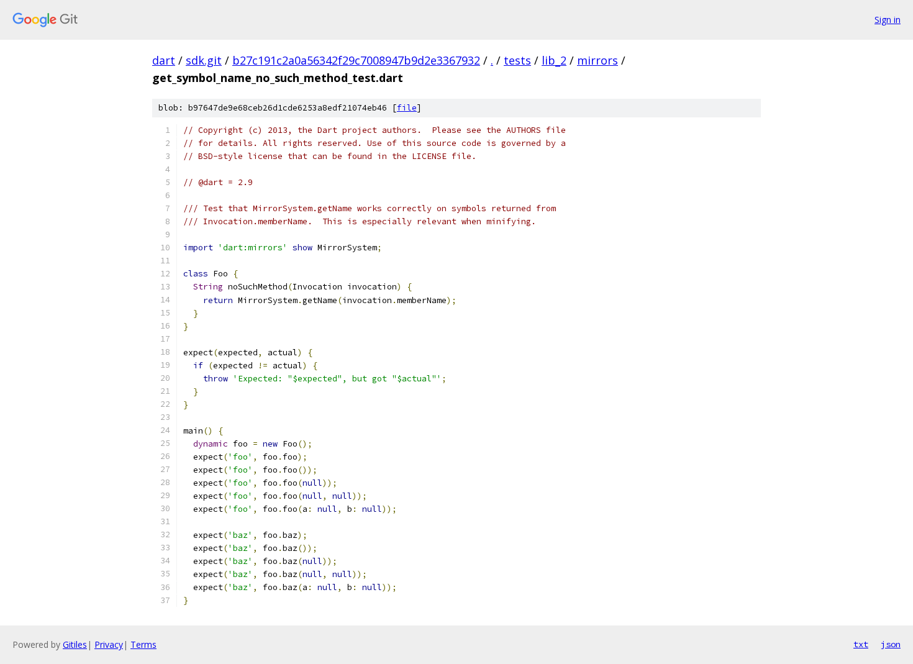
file (407, 107)
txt (860, 644)
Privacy (108, 644)
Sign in (887, 19)
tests (517, 60)
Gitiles (75, 644)
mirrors (597, 60)
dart (163, 60)
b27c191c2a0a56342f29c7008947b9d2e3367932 (356, 60)
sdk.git (204, 60)
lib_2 (554, 60)
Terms (143, 644)
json (891, 644)
